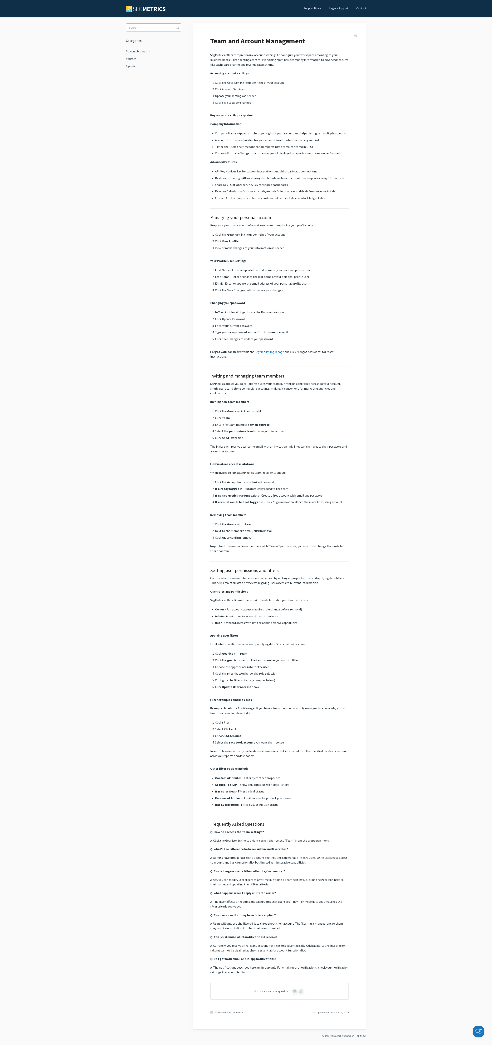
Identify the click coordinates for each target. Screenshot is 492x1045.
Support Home (312, 8)
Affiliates (131, 59)
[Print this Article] (355, 36)
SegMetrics (330, 1035)
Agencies (131, 66)
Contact (361, 8)
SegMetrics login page (269, 352)
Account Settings (136, 51)
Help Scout (360, 1035)
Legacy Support (338, 8)
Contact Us (237, 1012)
